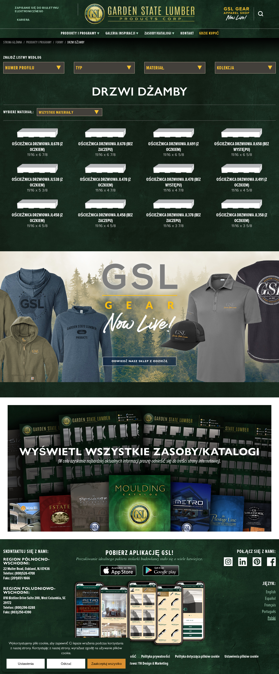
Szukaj (260, 13)
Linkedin (242, 561)
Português (269, 611)
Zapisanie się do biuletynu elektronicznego (36, 9)
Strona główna (12, 42)
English (271, 592)
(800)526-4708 (25, 573)
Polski (272, 618)
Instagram (228, 561)
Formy (59, 42)
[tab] (80, 33)
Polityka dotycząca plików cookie (197, 656)
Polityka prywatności (155, 656)
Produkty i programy (38, 42)
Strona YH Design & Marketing (139, 663)
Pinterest (257, 561)
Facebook (271, 561)
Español (270, 598)
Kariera (23, 20)
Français (270, 605)
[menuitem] (238, 14)
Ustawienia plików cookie (242, 656)
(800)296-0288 (25, 607)
